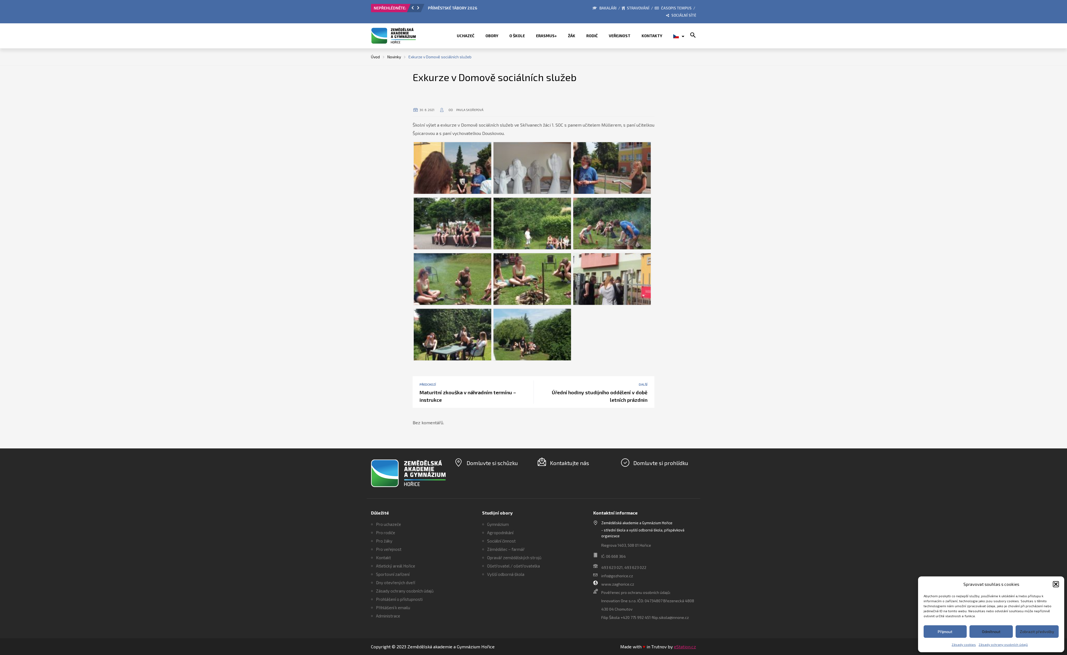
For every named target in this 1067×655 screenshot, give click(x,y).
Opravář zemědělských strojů (514, 557)
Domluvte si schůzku (492, 463)
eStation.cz (685, 646)
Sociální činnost (501, 540)
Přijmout (945, 631)
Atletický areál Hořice (395, 565)
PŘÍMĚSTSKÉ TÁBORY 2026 (452, 8)
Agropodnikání (500, 532)
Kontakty (652, 35)
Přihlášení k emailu (393, 607)
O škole (517, 35)
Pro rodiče (385, 532)
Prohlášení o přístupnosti (399, 599)
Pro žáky (384, 540)
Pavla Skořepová (469, 110)
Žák (571, 35)
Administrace (388, 615)
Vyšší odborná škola (505, 574)
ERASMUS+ (546, 35)
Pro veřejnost (389, 549)
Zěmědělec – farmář (506, 549)
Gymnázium (498, 524)
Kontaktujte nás (569, 463)
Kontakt (383, 557)
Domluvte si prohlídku (660, 463)
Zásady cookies (964, 644)
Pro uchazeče (388, 524)
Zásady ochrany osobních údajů (1003, 644)
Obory (491, 35)
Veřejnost (619, 35)
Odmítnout (991, 631)
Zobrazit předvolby (1037, 631)
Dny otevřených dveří (395, 582)
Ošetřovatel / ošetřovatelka (513, 565)
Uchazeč (465, 35)
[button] (1056, 584)
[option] (490, 9)
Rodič (592, 35)
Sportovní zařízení (393, 574)
